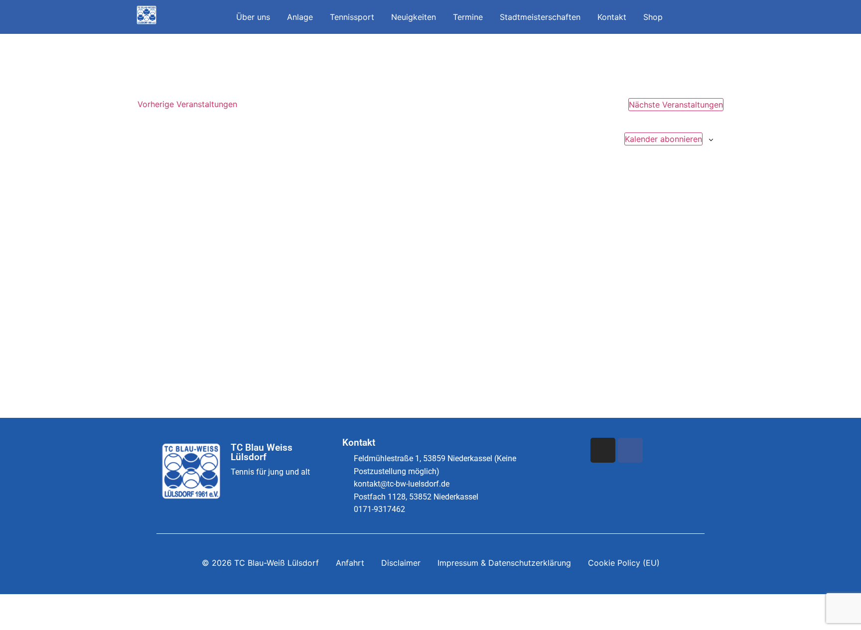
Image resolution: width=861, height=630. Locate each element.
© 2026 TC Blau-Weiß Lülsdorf (260, 563)
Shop (653, 17)
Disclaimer (401, 563)
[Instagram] (602, 450)
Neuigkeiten (413, 17)
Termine (468, 17)
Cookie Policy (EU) (624, 563)
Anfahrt (350, 563)
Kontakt (611, 17)
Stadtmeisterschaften (540, 17)
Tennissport (352, 17)
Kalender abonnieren (663, 139)
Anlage (300, 17)
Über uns (253, 17)
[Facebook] (630, 450)
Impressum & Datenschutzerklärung (504, 563)
